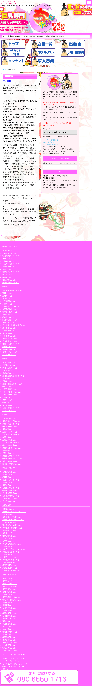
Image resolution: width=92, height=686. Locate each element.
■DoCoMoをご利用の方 (50, 140)
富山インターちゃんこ (10, 480)
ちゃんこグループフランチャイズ (15, 664)
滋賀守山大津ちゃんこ (10, 557)
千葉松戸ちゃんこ (9, 347)
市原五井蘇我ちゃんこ (10, 389)
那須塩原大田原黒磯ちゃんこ (13, 376)
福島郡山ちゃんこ (9, 277)
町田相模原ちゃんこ (9, 320)
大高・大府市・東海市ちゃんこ (14, 442)
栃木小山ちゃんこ (9, 317)
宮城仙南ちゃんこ (9, 250)
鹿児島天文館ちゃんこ (10, 581)
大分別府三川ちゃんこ (10, 650)
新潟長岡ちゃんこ (9, 482)
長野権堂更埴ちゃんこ (10, 490)
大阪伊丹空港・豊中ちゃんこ (13, 519)
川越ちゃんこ (7, 304)
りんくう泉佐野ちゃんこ (11, 544)
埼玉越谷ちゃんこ (9, 355)
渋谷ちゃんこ (7, 400)
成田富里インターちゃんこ (12, 306)
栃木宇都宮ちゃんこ (9, 312)
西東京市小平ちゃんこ (10, 394)
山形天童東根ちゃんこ (10, 253)
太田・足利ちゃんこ (9, 368)
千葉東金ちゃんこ (9, 336)
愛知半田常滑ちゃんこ (10, 456)
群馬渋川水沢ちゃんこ (10, 338)
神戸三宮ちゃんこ (9, 536)
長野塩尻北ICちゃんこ (10, 496)
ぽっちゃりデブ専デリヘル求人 (14, 666)
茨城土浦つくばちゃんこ (11, 341)
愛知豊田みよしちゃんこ (11, 448)
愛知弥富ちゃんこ (9, 429)
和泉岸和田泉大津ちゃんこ (12, 522)
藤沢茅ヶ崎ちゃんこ (9, 352)
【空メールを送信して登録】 (60, 158)
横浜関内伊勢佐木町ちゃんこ (13, 290)
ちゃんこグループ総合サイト (13, 658)
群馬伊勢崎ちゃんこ (9, 349)
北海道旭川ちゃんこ (9, 266)
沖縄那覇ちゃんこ (9, 605)
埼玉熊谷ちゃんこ (9, 314)
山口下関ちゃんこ (9, 616)
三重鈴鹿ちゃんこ (9, 453)
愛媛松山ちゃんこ (9, 578)
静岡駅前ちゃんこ (9, 437)
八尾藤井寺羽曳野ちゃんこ (12, 530)
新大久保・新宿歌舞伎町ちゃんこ (15, 325)
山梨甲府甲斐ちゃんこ (10, 488)
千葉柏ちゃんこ (8, 386)
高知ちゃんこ (7, 621)
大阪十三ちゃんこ (9, 546)
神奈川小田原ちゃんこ (10, 344)
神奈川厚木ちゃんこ (9, 322)
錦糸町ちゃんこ (8, 333)
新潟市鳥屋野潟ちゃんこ (11, 493)
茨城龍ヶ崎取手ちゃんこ (11, 362)
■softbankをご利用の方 (50, 144)
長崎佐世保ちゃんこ (9, 583)
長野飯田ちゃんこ (9, 485)
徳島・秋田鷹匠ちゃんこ (11, 600)
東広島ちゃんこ (8, 626)
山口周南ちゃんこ (9, 608)
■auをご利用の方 (48, 142)
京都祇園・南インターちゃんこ (14, 512)
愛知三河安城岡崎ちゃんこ (12, 421)
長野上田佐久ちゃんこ (10, 498)
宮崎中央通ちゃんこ (9, 632)
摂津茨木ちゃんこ (9, 554)
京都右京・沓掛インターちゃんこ (15, 549)
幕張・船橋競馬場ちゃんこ (12, 384)
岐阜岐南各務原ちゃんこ (11, 445)
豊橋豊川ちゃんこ (9, 440)
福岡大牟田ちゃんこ (9, 637)
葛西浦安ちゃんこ (9, 378)
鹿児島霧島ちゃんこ (9, 589)
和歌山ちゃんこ (8, 514)
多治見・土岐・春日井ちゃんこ (14, 434)
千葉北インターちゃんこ (11, 392)
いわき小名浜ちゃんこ (10, 264)
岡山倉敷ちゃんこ (9, 624)
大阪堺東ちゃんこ (9, 541)
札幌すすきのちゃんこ (10, 272)
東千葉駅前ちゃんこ (9, 301)
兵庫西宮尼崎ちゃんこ (10, 565)
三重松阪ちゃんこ (9, 450)
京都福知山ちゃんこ (9, 568)
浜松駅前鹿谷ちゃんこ (10, 461)
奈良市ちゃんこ (8, 533)
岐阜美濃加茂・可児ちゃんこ (13, 458)
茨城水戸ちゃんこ (9, 298)
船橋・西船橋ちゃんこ (10, 408)
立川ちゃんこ (7, 296)
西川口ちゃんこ (8, 293)
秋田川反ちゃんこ (9, 258)
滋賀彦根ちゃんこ (9, 509)
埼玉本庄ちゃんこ (9, 328)
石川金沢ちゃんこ (9, 477)
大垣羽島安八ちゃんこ (10, 424)
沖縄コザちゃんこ (9, 640)
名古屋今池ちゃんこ (9, 418)
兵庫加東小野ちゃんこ (10, 560)
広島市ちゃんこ (8, 610)
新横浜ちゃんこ (8, 381)
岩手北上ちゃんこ (9, 269)
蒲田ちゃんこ (7, 402)
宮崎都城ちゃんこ (9, 602)
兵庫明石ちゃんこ (9, 538)
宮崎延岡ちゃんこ (9, 648)
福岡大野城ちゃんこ (9, 618)
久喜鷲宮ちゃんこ (9, 370)
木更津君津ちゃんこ (9, 330)
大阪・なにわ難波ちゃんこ (12, 570)
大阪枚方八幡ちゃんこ (10, 552)
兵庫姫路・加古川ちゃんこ (12, 528)
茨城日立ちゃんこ (9, 410)
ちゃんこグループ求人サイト (13, 661)
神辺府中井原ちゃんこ (10, 642)
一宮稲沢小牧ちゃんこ (10, 426)
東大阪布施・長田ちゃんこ (12, 525)
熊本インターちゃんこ (10, 586)
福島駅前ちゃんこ (9, 280)
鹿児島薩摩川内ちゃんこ (11, 597)
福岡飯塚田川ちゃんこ (10, 613)
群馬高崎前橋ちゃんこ (10, 309)
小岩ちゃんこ (7, 397)
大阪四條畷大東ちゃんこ (11, 562)
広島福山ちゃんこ (9, 594)
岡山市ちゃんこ (8, 634)
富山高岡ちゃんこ (9, 474)
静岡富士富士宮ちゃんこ (11, 464)
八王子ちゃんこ (8, 405)
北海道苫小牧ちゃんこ (10, 283)
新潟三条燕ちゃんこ (9, 501)
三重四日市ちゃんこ (9, 432)
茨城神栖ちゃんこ (9, 373)
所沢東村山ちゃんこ (9, 365)
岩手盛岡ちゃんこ (9, 274)
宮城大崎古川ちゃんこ (10, 256)
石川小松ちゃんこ (9, 472)
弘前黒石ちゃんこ (9, 261)
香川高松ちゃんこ (9, 592)
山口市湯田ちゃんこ (9, 645)
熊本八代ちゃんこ (9, 629)
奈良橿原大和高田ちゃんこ (12, 517)
